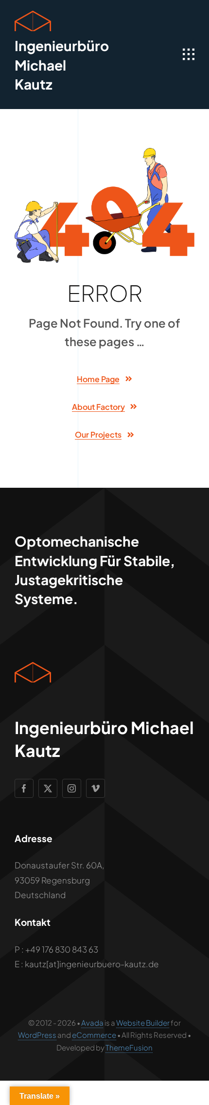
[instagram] (71, 788)
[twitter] (47, 788)
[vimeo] (95, 788)
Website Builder (143, 1022)
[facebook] (24, 788)
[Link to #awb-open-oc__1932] (188, 54)
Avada (92, 1022)
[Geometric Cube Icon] (33, 14)
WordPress (37, 1034)
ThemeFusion (129, 1047)
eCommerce (94, 1034)
